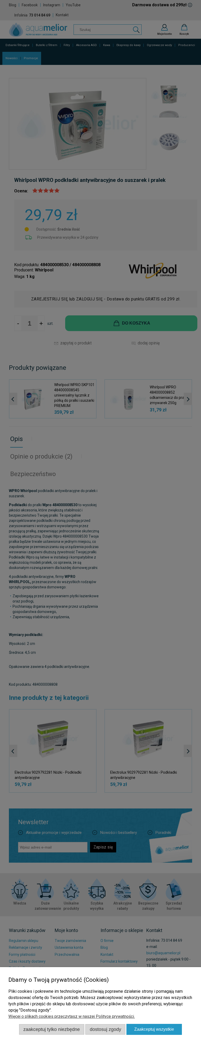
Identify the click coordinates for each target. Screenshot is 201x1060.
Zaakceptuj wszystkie (154, 1029)
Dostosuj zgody (105, 1029)
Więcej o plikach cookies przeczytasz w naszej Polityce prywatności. (71, 1016)
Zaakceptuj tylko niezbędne (51, 1029)
